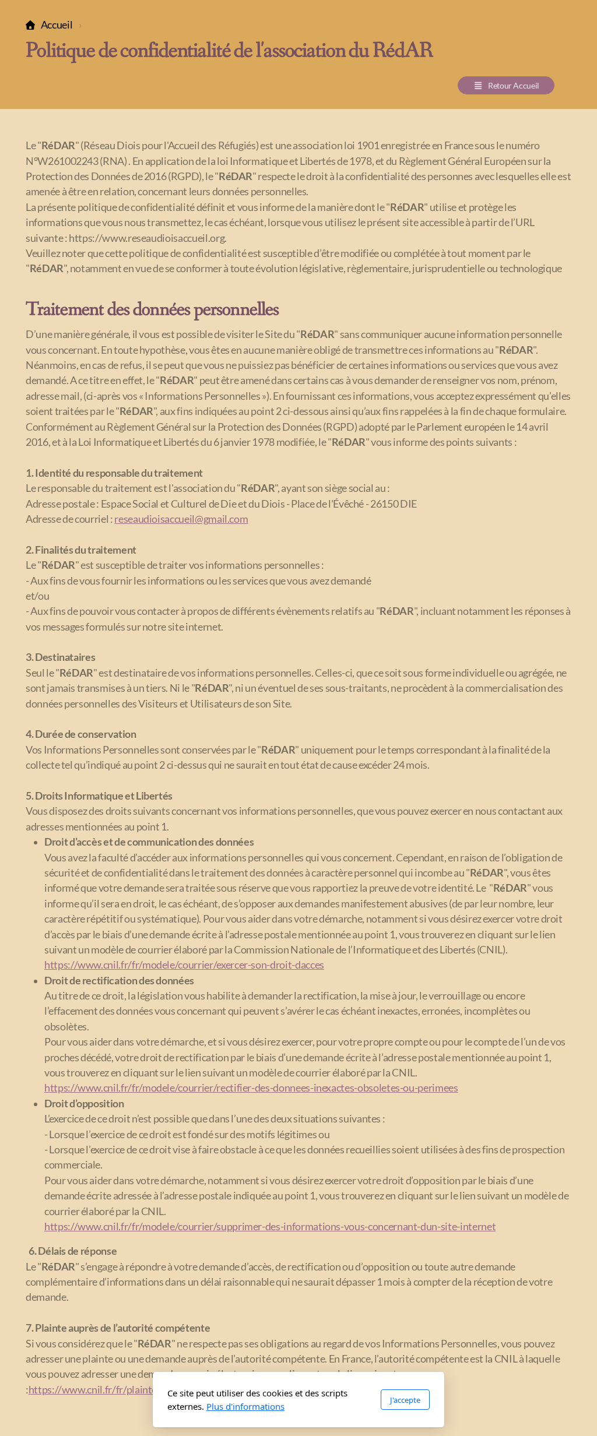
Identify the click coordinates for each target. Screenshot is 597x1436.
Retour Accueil (513, 85)
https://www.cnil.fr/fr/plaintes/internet (115, 1390)
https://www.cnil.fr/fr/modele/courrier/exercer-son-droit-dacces (184, 965)
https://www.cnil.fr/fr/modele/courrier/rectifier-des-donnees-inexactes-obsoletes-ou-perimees (251, 1088)
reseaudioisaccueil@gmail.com (181, 519)
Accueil (56, 25)
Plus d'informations (245, 1406)
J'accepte (405, 1400)
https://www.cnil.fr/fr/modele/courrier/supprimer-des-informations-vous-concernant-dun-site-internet (270, 1226)
